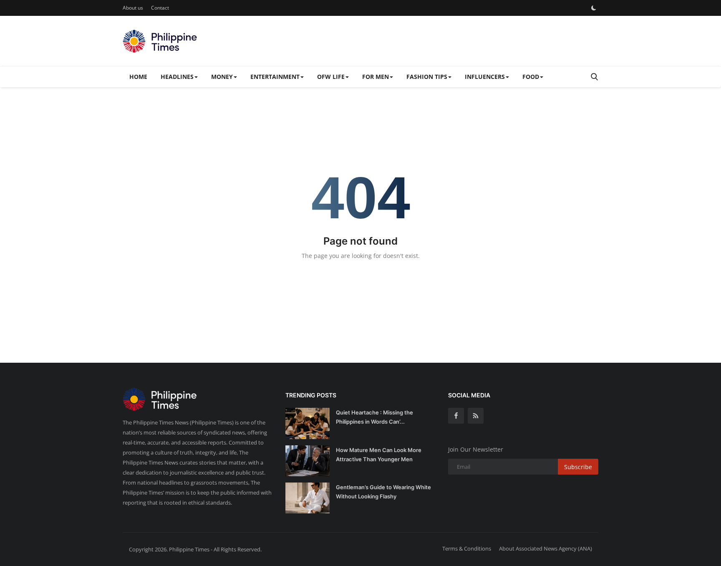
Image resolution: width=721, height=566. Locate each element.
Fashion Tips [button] (426, 77)
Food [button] (530, 77)
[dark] (593, 8)
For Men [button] (375, 77)
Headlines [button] (177, 77)
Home (138, 77)
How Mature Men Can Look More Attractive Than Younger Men (378, 454)
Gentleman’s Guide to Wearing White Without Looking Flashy (383, 492)
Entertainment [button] (275, 77)
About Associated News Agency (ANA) (545, 548)
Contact (160, 7)
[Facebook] (456, 416)
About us (133, 7)
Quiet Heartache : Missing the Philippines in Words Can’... (374, 417)
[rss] (476, 416)
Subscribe (578, 467)
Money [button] (222, 77)
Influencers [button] (485, 77)
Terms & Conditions (466, 548)
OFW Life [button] (331, 77)
